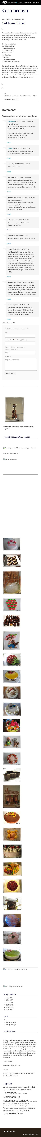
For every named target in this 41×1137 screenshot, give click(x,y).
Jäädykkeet (6, 1089)
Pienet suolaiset (33, 1101)
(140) (9, 1005)
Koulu (29, 1090)
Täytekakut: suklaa (14, 1110)
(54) (9, 1010)
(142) (9, 1007)
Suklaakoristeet (16, 1106)
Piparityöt (22, 1103)
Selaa (20, 2)
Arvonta (5, 1087)
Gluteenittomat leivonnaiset (15, 1087)
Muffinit (15, 99)
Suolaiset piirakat (24, 1106)
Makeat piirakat (21, 1093)
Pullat (26, 1103)
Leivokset (9, 1093)
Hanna (10, 148)
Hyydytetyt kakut (28, 1087)
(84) (9, 998)
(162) (9, 1002)
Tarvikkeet (32, 1106)
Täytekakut (7, 1108)
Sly (29, 1103)
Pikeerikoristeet (7, 1103)
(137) (9, 1000)
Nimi (6, 333)
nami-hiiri (11, 121)
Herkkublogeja (11, 1022)
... (7, 1020)
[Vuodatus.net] (9, 1131)
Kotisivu (15, 348)
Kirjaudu (36, 2)
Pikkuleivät (15, 1104)
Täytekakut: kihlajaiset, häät (19, 1108)
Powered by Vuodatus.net (30, 1134)
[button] (16, 2)
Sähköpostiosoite (16, 340)
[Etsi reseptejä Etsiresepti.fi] (12, 986)
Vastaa (9, 142)
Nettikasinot (12, 2)
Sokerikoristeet (7, 1106)
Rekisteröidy (27, 2)
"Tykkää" (7, 429)
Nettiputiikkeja (11, 1024)
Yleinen (19, 1113)
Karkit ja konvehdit (18, 1089)
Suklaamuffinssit (14, 23)
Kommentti (8, 356)
